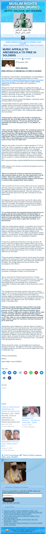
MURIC (3, 457)
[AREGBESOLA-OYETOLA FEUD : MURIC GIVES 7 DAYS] (10, 435)
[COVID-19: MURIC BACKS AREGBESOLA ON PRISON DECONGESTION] (11, 417)
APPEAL (31, 455)
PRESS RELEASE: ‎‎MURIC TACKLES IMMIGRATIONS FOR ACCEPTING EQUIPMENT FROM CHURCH (23, 513)
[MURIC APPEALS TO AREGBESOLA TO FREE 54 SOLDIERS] (8, 67)
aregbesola (38, 455)
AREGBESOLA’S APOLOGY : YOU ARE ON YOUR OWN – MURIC (31, 420)
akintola (28, 58)
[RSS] (7, 530)
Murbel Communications (26, 531)
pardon (8, 457)
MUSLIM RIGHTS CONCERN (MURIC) (23, 5)
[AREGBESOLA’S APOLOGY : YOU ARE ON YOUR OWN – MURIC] (31, 411)
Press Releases (14, 455)
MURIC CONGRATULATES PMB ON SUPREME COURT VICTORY (23, 42)
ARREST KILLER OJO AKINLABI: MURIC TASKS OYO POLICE (23, 45)
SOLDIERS (14, 457)
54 (28, 455)
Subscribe (8, 500)
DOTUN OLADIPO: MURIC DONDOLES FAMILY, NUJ (21, 511)
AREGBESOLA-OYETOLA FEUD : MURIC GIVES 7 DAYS (10, 444)
